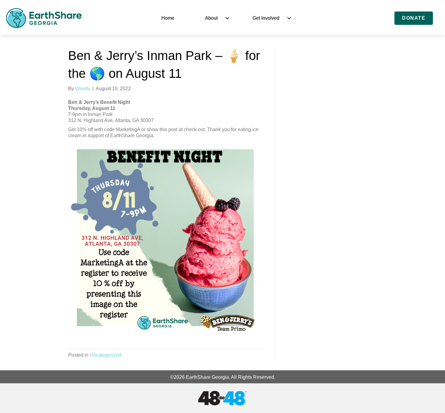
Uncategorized (105, 355)
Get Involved (265, 18)
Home (167, 18)
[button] (227, 18)
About (211, 18)
